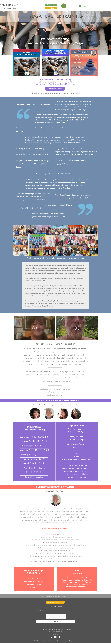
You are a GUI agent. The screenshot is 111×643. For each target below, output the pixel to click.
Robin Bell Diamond (40, 200)
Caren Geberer (64, 174)
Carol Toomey (38, 148)
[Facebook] (59, 637)
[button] (63, 6)
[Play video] (34, 328)
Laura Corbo (60, 123)
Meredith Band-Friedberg (84, 154)
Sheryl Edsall (24, 200)
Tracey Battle (36, 208)
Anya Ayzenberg (64, 188)
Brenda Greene (66, 205)
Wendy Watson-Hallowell (39, 154)
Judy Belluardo (63, 164)
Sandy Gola (84, 198)
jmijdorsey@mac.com (64, 596)
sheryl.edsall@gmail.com (65, 84)
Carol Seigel (82, 110)
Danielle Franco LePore (72, 143)
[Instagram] (55, 637)
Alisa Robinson (44, 104)
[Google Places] (51, 637)
